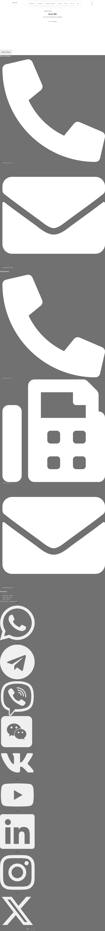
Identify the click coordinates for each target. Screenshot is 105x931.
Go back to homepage (52, 21)
